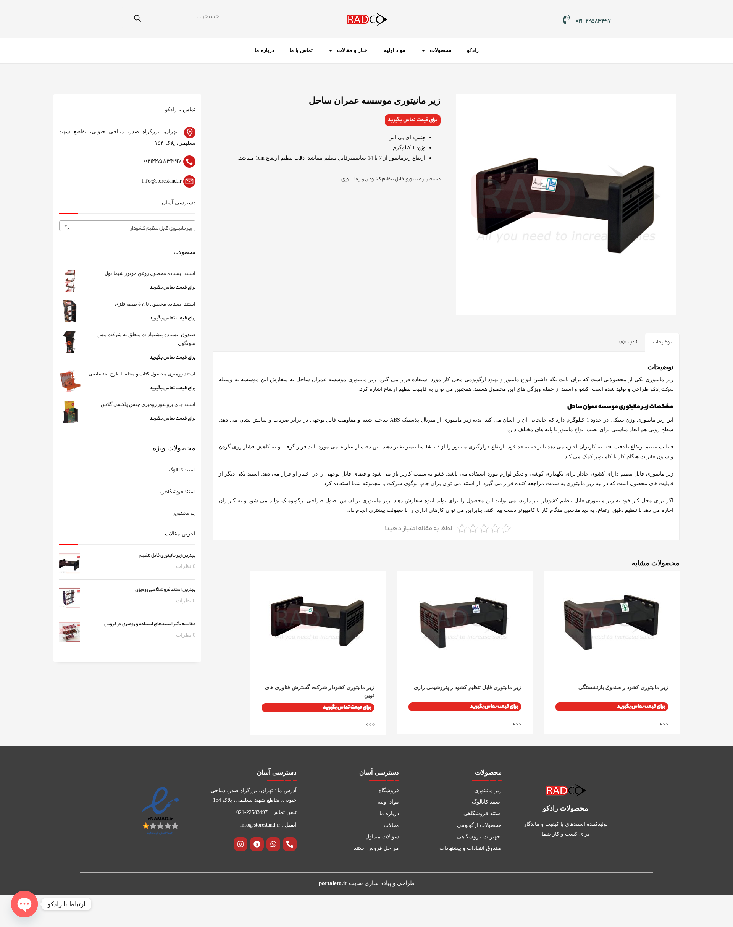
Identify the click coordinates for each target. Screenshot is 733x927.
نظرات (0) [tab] (628, 342)
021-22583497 (593, 21)
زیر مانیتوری (352, 179)
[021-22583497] (566, 19)
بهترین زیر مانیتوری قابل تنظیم (167, 556)
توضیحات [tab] (662, 342)
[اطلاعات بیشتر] (668, 724)
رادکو (473, 50)
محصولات (441, 50)
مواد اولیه (394, 50)
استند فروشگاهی (177, 492)
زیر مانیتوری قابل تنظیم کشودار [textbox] (129, 229)
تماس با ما (301, 50)
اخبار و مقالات (353, 50)
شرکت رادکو (661, 390)
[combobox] (127, 225)
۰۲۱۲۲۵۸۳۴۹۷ (163, 161)
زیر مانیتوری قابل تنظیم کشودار (397, 179)
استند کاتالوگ (182, 470)
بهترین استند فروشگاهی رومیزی (165, 590)
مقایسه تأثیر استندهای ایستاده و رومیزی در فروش (149, 624)
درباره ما (264, 50)
